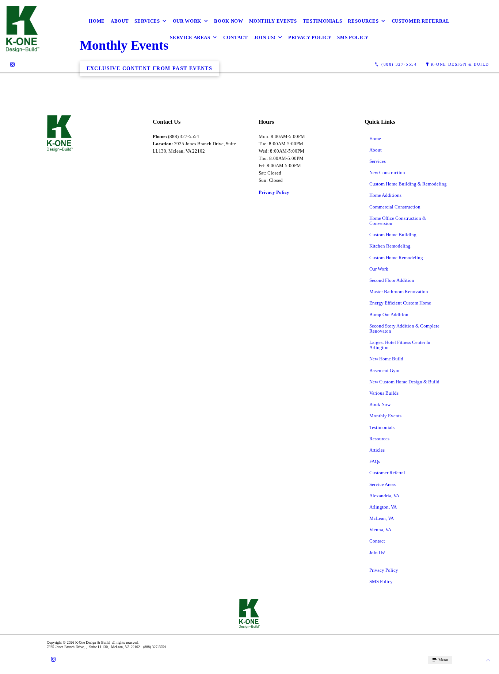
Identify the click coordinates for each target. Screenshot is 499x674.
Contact (235, 37)
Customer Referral (421, 21)
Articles (377, 450)
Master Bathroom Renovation (398, 291)
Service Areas (190, 37)
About (120, 21)
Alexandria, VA (384, 495)
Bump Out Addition (388, 314)
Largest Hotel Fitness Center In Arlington (399, 345)
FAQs (374, 461)
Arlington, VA (383, 507)
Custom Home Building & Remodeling (408, 184)
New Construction (387, 172)
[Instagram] (12, 65)
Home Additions (385, 195)
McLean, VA (381, 518)
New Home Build (386, 358)
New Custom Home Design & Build (404, 381)
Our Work (187, 21)
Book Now (228, 21)
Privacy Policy (309, 37)
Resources (363, 21)
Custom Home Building (392, 234)
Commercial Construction (394, 207)
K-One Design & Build (460, 64)
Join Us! (264, 37)
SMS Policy (353, 37)
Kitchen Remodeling (390, 246)
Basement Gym (384, 370)
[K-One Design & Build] (22, 29)
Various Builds (384, 393)
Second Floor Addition (391, 280)
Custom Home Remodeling (396, 257)
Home (97, 21)
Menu (442, 660)
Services (147, 21)
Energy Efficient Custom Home (400, 303)
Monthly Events (273, 21)
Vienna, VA (380, 529)
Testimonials (322, 21)
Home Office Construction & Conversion (397, 220)
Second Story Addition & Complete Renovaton (404, 328)
